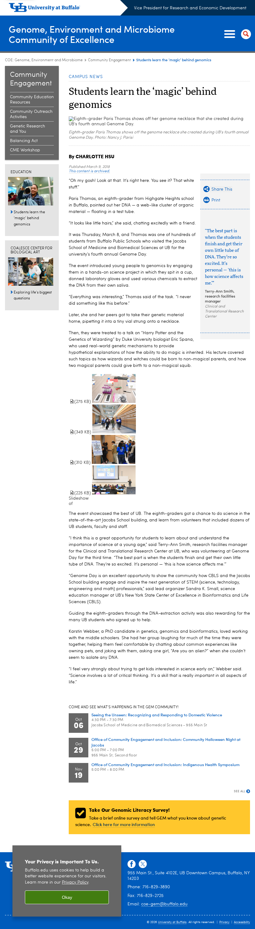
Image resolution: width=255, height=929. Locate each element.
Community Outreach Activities (31, 114)
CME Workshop (25, 150)
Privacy (224, 922)
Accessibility (242, 922)
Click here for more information (124, 824)
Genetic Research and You (27, 129)
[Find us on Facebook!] (132, 864)
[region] (66, 881)
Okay (67, 897)
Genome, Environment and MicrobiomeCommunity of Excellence (92, 33)
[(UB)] (68, 8)
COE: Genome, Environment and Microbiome (44, 60)
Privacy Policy (75, 882)
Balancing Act (24, 141)
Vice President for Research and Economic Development (190, 8)
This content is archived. (89, 171)
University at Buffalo (172, 922)
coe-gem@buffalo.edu (164, 904)
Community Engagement (109, 60)
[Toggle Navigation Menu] (236, 34)
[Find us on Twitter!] (143, 864)
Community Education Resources (32, 99)
